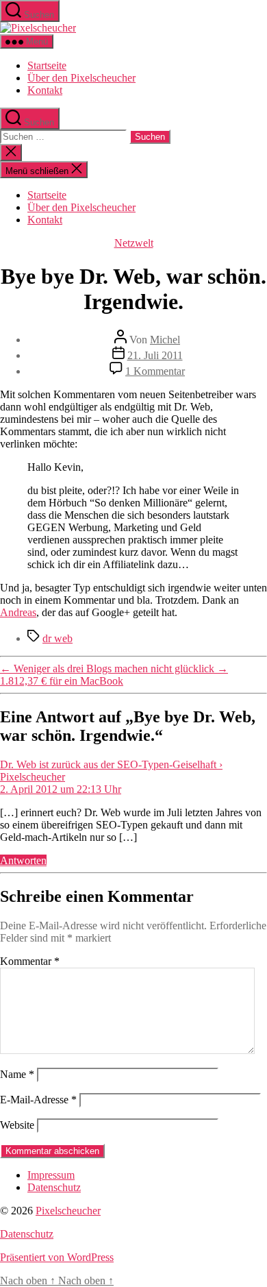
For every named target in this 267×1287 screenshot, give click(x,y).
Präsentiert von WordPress (57, 1257)
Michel (165, 339)
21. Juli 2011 (155, 355)
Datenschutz (54, 1187)
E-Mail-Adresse (38, 1099)
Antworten (23, 860)
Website (17, 1125)
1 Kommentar (155, 371)
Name (17, 1074)
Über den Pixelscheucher (81, 78)
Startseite (46, 65)
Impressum (51, 1175)
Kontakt (44, 90)
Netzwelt (133, 243)
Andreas (18, 612)
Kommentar (30, 961)
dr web (57, 638)
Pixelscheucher (68, 1210)
